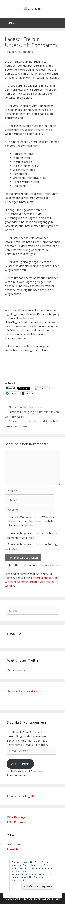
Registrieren (14, 844)
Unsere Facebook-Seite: (25, 691)
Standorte (36, 407)
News (12, 407)
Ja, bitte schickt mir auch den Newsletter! (34, 565)
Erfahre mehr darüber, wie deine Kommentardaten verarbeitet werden (32, 582)
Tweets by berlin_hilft (21, 796)
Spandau (22, 407)
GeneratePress (51, 898)
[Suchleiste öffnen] (60, 23)
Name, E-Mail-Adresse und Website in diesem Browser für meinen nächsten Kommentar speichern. (32, 521)
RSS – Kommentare (19, 822)
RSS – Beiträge (16, 817)
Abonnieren (20, 764)
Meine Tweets (16, 670)
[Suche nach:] (32, 611)
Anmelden (13, 849)
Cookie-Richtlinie (20, 880)
